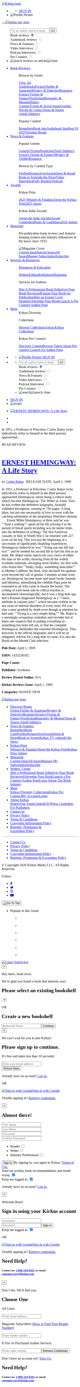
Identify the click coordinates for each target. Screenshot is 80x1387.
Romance (66, 90)
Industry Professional (24, 1155)
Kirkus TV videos (51, 738)
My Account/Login (34, 796)
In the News (48, 177)
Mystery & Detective (45, 90)
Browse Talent (52, 346)
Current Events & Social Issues (40, 106)
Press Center (59, 804)
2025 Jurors (33, 203)
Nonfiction (36, 98)
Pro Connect (19, 57)
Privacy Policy (20, 815)
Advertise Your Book (45, 301)
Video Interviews (22, 48)
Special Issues (46, 252)
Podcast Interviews (23, 52)
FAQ (47, 804)
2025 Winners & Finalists (36, 200)
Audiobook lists (57, 128)
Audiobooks (27, 86)
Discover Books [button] (21, 706)
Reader (15, 1146)
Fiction (40, 86)
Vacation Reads (36, 132)
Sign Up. (45, 1358)
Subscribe (62, 256)
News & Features (22, 44)
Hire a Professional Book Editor (31, 773)
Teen (57, 151)
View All (25, 83)
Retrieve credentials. (42, 1098)
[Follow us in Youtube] (12, 895)
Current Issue (28, 252)
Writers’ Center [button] (20, 769)
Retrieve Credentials (55, 1350)
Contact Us (17, 842)
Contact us (17, 811)
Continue (48, 1026)
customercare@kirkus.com (18, 1273)
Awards (51, 173)
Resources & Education (35, 267)
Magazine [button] (16, 226)
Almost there (11, 1068)
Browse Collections (32, 327)
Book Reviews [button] (20, 68)
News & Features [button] (22, 136)
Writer (14, 1150)
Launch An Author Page (46, 350)
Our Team (27, 804)
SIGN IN (25, 11)
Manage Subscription (41, 256)
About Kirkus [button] (19, 800)
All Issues (34, 761)
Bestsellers (26, 128)
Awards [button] (15, 185)
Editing (34, 275)
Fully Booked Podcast (48, 181)
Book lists (40, 128)
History (34, 102)
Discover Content (30, 346)
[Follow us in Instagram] (11, 891)
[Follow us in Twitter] (11, 887)
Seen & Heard (65, 173)
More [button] (13, 309)
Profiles (24, 173)
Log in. (42, 1076)
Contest (39, 804)
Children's (33, 114)
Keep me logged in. (15, 1179)
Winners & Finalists (23, 749)
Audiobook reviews (24, 39)
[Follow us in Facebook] (11, 883)
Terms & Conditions (24, 819)
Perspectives (37, 173)
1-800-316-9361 (25, 1270)
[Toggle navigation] (3, 23)
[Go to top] (11, 903)
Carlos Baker (15, 481)
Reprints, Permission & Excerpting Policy (25, 829)
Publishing (46, 275)
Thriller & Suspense (33, 710)
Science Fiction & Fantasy (36, 155)
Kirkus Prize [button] (18, 745)
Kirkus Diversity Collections (29, 792)
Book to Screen (29, 177)
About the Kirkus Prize (52, 749)
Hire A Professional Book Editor (41, 289)
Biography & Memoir (49, 718)
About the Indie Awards (35, 218)
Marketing (60, 275)
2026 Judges (69, 222)
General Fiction (29, 151)
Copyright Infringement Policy (30, 823)
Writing (24, 275)
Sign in (7, 1162)
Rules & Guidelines (47, 222)
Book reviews (20, 35)
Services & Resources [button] (25, 260)
